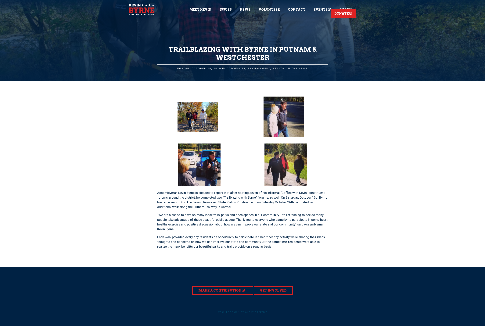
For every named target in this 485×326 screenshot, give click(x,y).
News (245, 9)
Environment (259, 68)
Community (236, 68)
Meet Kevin (200, 9)
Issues (226, 9)
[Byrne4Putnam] (141, 9)
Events (321, 9)
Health (279, 68)
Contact (296, 9)
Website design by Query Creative (242, 312)
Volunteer (269, 9)
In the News (297, 68)
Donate (341, 13)
